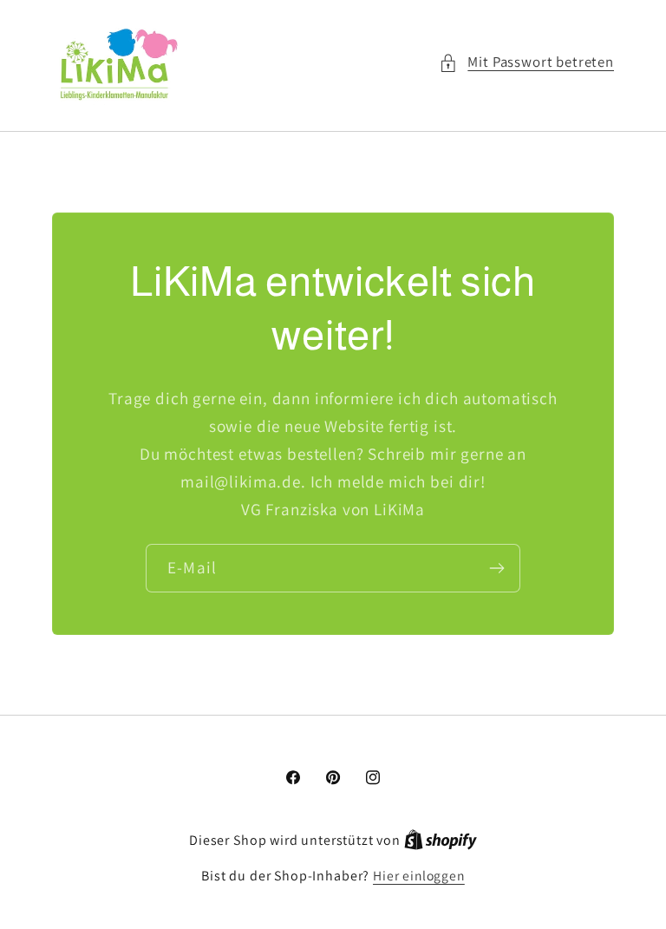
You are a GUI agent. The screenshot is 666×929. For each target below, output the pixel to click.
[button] (526, 62)
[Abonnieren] (496, 567)
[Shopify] (440, 839)
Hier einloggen (419, 875)
